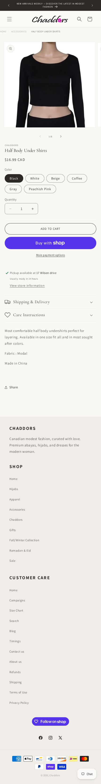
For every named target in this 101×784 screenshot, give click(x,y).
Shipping (15, 682)
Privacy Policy (19, 703)
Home (3, 31)
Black (14, 178)
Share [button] (13, 387)
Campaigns (17, 600)
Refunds (14, 672)
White (34, 178)
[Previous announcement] (9, 5)
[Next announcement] (92, 5)
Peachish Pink (40, 189)
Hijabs (13, 489)
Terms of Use (18, 692)
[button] (9, 19)
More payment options (50, 255)
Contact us (16, 652)
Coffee (77, 178)
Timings (14, 641)
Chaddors (16, 520)
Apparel (14, 499)
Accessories (19, 31)
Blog (12, 631)
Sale (12, 561)
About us (15, 662)
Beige (55, 178)
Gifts (12, 530)
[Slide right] (61, 136)
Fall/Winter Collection (24, 540)
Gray (13, 189)
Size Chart (16, 610)
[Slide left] (40, 136)
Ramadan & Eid (20, 551)
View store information (27, 285)
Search (14, 621)
